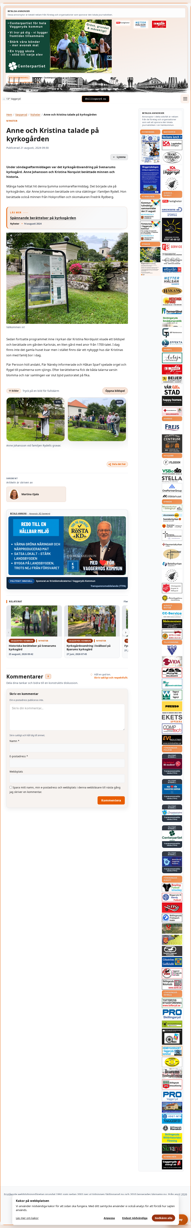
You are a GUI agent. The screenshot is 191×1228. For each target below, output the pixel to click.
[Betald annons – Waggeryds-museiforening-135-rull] (172, 1107)
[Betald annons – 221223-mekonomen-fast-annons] (172, 623)
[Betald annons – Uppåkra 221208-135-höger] (172, 719)
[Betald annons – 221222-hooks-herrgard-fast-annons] (172, 157)
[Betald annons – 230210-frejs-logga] (172, 427)
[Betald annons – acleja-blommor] (172, 358)
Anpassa (109, 1218)
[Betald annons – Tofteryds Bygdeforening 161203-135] (172, 1003)
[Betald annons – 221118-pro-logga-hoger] (172, 1096)
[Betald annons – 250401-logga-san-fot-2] (172, 230)
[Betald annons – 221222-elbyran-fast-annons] (172, 270)
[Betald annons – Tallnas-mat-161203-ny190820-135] (172, 184)
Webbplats (16, 771)
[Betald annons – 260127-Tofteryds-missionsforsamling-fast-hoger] (172, 535)
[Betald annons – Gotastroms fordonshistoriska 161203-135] (172, 1062)
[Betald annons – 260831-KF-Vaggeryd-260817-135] (150, 210)
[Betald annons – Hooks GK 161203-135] (172, 940)
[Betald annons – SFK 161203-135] (172, 918)
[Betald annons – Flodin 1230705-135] (172, 462)
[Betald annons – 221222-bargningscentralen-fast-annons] (172, 634)
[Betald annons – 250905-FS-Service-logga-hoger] (172, 247)
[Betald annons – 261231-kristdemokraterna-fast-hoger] (172, 789)
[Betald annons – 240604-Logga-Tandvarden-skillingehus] (172, 254)
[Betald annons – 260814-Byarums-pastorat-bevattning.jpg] (150, 261)
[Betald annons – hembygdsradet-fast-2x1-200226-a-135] (172, 1051)
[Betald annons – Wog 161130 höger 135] (172, 650)
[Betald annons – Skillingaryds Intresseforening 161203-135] (172, 1084)
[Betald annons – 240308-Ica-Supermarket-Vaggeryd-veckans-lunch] (172, 170)
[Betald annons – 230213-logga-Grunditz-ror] (172, 211)
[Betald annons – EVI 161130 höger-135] (172, 740)
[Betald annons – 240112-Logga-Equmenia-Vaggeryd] (172, 545)
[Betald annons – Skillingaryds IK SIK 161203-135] (172, 907)
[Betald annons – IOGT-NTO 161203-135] (172, 1119)
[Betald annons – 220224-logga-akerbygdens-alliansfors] (172, 598)
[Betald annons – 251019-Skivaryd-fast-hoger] (172, 1149)
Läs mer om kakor (27, 1218)
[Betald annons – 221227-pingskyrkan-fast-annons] (172, 554)
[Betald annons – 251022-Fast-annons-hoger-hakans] (172, 291)
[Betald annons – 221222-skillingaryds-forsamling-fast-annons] (172, 526)
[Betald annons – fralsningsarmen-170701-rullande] (172, 588)
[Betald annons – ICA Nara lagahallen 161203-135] (172, 145)
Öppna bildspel (115, 391)
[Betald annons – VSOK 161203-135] (172, 928)
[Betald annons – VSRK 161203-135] (172, 973)
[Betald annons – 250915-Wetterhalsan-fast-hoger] (141, 24)
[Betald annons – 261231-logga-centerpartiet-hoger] (172, 835)
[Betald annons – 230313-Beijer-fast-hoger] (172, 380)
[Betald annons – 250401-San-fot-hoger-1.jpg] (172, 301)
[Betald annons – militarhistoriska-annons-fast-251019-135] (172, 1138)
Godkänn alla (163, 1218)
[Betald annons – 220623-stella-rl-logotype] (172, 479)
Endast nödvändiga (135, 1218)
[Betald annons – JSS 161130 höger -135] (172, 672)
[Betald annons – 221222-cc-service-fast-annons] (172, 614)
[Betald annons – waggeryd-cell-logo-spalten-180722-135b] (172, 695)
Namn (14, 741)
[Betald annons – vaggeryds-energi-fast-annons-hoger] (172, 1164)
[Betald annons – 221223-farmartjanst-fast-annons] (172, 311)
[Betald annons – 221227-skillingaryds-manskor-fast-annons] (172, 1128)
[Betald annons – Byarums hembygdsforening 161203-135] (172, 1073)
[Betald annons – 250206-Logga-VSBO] (172, 471)
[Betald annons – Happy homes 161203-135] (172, 401)
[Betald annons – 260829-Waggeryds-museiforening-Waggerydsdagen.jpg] (150, 179)
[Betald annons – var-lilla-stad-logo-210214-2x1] (172, 390)
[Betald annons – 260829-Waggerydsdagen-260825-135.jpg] (150, 149)
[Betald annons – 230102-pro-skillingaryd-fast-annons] (172, 1014)
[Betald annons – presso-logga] (172, 707)
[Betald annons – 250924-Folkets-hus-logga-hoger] (172, 443)
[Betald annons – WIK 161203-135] (172, 897)
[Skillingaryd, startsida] (95, 98)
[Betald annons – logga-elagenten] (159, 24)
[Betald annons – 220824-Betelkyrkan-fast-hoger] (172, 564)
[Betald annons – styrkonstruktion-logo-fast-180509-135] (172, 684)
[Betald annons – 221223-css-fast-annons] (172, 261)
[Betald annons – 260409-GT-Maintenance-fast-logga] (172, 333)
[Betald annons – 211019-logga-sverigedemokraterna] (172, 812)
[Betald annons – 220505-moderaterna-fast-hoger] (172, 861)
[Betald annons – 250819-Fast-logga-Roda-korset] (172, 411)
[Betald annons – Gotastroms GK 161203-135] (172, 962)
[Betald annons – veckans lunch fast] (172, 137)
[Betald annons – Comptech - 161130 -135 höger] (172, 728)
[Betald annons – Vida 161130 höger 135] (172, 661)
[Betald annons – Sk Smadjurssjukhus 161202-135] (172, 322)
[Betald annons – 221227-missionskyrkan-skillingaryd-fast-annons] (172, 508)
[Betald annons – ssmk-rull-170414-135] (172, 984)
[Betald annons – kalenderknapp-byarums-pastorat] (172, 518)
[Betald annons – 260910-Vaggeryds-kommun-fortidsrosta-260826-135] (150, 231)
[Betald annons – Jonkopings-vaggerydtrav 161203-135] (172, 951)
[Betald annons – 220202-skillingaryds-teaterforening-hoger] (172, 1037)
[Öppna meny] (185, 98)
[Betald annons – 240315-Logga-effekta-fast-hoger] (172, 343)
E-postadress (19, 756)
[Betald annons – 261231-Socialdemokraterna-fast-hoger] (172, 764)
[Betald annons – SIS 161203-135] (172, 887)
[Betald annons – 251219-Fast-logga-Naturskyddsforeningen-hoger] (172, 1024)
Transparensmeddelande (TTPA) (24, 82)
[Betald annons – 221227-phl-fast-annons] (123, 23)
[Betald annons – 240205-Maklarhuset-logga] (172, 496)
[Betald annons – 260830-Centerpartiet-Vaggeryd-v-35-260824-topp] (59, 46)
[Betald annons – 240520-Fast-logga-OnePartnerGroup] (172, 488)
